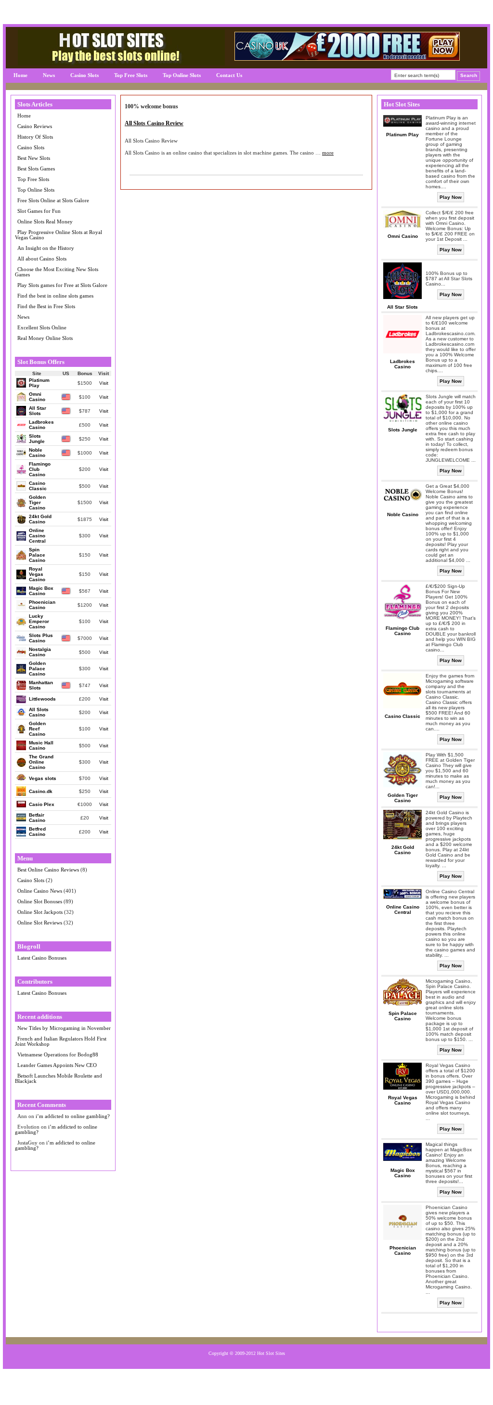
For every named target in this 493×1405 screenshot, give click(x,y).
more (328, 153)
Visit (103, 383)
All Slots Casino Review (154, 123)
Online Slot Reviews (39, 922)
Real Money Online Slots (45, 338)
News (49, 75)
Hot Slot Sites (271, 1353)
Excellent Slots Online (41, 327)
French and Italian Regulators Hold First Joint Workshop (60, 1041)
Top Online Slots (182, 75)
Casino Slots (84, 75)
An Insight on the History (45, 248)
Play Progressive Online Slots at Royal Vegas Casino (58, 234)
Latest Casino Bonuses (41, 958)
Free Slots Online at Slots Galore (53, 200)
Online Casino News (39, 891)
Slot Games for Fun (39, 211)
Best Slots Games (36, 168)
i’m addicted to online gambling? (73, 1116)
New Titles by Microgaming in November (64, 1028)
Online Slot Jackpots (40, 912)
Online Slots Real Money (45, 221)
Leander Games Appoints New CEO (57, 1065)
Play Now (451, 197)
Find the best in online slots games (55, 296)
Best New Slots (33, 158)
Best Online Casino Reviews (48, 869)
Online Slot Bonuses (39, 901)
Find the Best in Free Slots (46, 306)
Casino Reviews (34, 126)
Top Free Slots (130, 75)
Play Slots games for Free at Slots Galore (62, 285)
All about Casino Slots (41, 258)
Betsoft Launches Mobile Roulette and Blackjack (58, 1078)
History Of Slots (35, 137)
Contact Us (229, 75)
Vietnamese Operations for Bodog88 (57, 1054)
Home (20, 75)
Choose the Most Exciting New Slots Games (56, 271)
